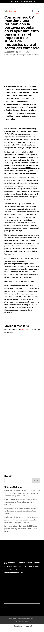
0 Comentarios (34, 55)
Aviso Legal (12, 618)
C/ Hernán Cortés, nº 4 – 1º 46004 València (21, 567)
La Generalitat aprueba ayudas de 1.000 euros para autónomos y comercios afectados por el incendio (20, 528)
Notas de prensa (22, 55)
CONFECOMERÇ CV (14, 52)
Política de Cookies (21, 621)
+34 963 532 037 (11, 570)
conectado (24, 329)
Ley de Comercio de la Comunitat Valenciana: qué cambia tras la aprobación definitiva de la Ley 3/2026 (21, 511)
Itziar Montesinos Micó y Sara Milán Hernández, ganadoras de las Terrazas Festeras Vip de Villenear (21, 502)
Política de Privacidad (26, 618)
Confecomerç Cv (10, 55)
